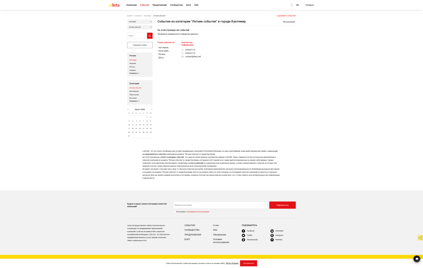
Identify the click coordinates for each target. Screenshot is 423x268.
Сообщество (176, 5)
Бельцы (132, 67)
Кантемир (147, 16)
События (144, 5)
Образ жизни (134, 95)
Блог (188, 5)
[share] (420, 237)
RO (297, 5)
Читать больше (232, 263)
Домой (129, 16)
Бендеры (132, 70)
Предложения (159, 5)
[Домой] (114, 5)
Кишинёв (132, 63)
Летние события (135, 88)
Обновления (219, 234)
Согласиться (248, 263)
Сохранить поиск (140, 45)
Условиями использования (198, 212)
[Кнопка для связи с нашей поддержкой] (417, 259)
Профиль (310, 5)
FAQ (196, 5)
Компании (131, 5)
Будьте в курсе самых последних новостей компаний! (147, 205)
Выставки (133, 98)
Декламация (134, 91)
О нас (216, 225)
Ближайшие (290, 22)
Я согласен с (181, 212)
